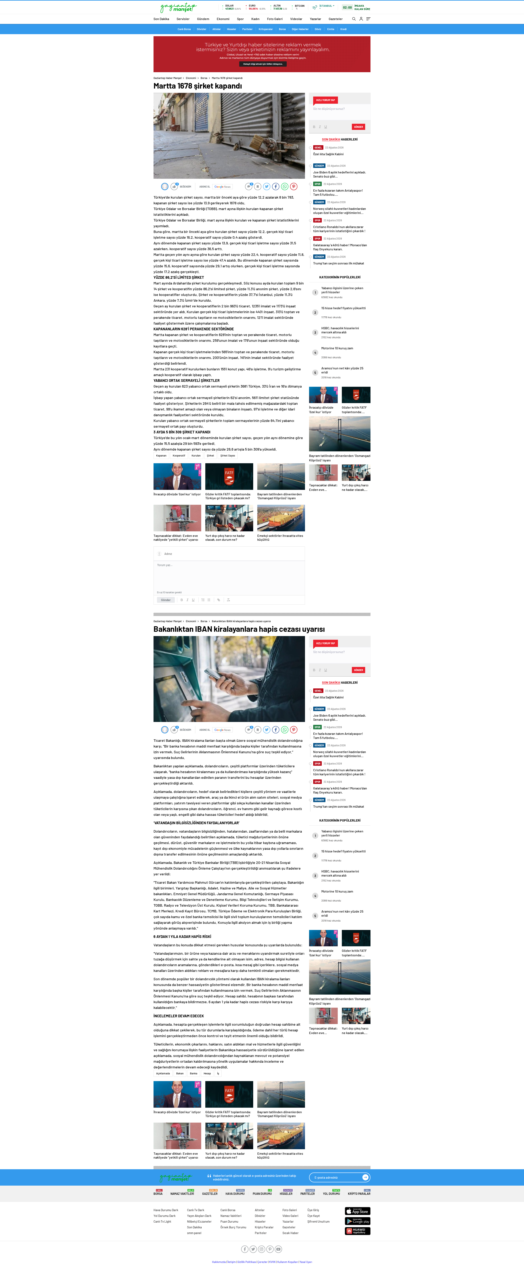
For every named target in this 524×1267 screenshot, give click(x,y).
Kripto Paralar (359, 1192)
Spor (240, 19)
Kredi (343, 29)
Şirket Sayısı (227, 455)
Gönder (166, 600)
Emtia (330, 29)
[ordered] (203, 599)
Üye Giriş (313, 1210)
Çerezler (263, 1262)
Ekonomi (223, 19)
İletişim (231, 1262)
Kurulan (196, 455)
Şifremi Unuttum (318, 1221)
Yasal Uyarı (306, 1262)
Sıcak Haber (290, 1233)
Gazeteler (336, 19)
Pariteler (247, 29)
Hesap (207, 1073)
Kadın (255, 19)
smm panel (194, 1233)
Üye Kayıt (313, 1216)
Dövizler (201, 29)
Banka (193, 1073)
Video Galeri (290, 1216)
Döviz (318, 29)
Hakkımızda (219, 1262)
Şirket (210, 455)
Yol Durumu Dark (165, 1216)
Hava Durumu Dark (166, 1210)
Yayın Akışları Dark (199, 1216)
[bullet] (209, 599)
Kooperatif (179, 455)
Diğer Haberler (300, 29)
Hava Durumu (235, 1192)
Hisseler (231, 29)
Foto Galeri (275, 19)
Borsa (282, 29)
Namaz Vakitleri (182, 1192)
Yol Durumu (331, 1192)
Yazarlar (315, 19)
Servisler (183, 19)
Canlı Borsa (184, 29)
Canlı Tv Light (162, 1221)
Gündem (203, 19)
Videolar (296, 19)
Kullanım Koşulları (287, 1262)
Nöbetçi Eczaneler (199, 1221)
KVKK (272, 1262)
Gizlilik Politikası (246, 1262)
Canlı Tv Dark (195, 1210)
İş (218, 1073)
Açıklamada (163, 1073)
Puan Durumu (262, 1192)
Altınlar (216, 29)
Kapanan (161, 455)
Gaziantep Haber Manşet (168, 78)
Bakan (180, 1073)
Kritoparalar (266, 29)
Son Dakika (161, 19)
